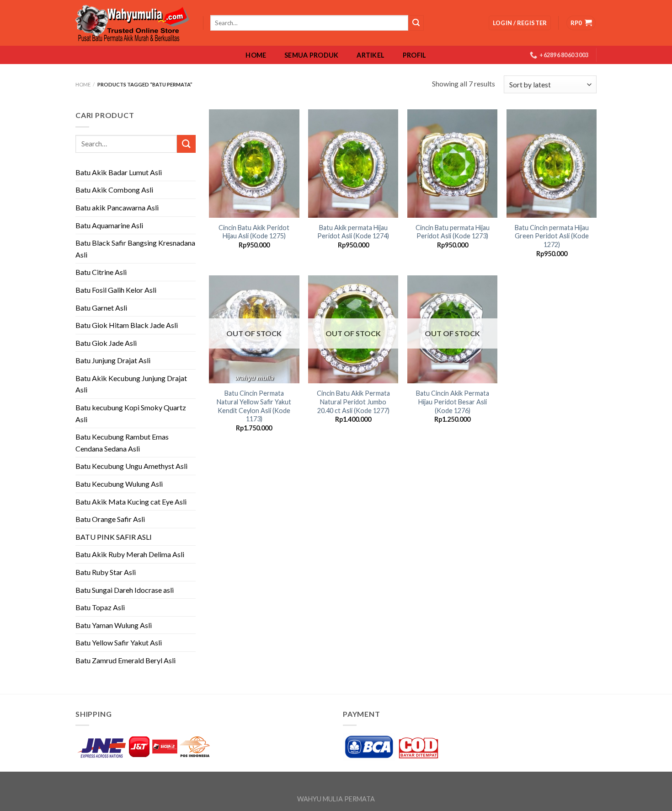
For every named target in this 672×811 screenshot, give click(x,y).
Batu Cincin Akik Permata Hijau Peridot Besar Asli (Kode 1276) (452, 401)
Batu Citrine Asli (101, 272)
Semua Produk (311, 55)
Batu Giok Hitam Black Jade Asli (126, 325)
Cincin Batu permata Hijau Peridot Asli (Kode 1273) (453, 232)
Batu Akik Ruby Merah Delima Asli (129, 554)
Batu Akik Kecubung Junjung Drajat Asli (131, 384)
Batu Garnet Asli (101, 307)
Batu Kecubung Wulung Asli (119, 483)
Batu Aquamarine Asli (109, 225)
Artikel (370, 55)
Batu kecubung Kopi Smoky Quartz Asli (130, 413)
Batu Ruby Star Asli (105, 572)
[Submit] (186, 144)
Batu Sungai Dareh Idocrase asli (124, 589)
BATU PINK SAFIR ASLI (114, 536)
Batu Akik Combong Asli (114, 189)
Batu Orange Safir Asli (110, 519)
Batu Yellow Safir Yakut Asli (118, 642)
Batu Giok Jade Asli (106, 342)
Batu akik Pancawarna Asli (117, 207)
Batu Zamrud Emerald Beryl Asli (125, 660)
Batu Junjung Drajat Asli (112, 360)
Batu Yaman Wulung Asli (113, 625)
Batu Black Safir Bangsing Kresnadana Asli (135, 248)
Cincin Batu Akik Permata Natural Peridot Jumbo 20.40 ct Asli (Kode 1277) (353, 401)
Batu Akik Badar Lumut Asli (118, 172)
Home (255, 55)
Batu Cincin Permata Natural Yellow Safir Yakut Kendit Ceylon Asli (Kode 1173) (254, 406)
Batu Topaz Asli (100, 607)
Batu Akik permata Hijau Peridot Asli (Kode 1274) (353, 232)
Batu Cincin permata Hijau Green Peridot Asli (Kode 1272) (552, 236)
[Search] (416, 23)
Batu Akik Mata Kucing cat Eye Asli (131, 501)
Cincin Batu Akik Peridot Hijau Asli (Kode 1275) (254, 232)
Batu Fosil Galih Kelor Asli (115, 289)
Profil (415, 55)
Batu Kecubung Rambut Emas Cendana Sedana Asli (122, 442)
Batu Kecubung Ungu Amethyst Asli (131, 466)
